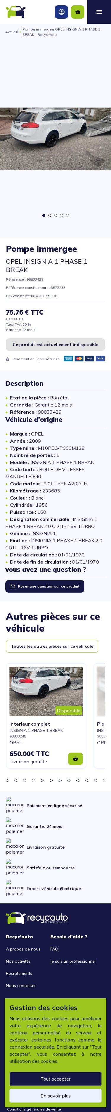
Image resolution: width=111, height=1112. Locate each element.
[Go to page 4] (61, 215)
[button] (6, 780)
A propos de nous (23, 949)
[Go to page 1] (43, 215)
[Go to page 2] (49, 215)
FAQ (54, 949)
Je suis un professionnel (73, 961)
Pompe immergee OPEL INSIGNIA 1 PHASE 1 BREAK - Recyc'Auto (61, 32)
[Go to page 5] (67, 215)
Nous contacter (21, 985)
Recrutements (19, 973)
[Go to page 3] (55, 215)
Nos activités (18, 961)
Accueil (11, 32)
